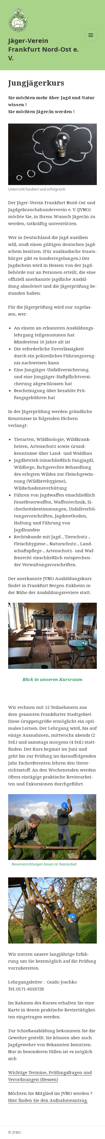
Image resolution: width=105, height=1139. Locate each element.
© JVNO (14, 1132)
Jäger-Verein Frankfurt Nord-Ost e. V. (43, 49)
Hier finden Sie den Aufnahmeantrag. (48, 1100)
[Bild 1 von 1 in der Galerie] (52, 154)
